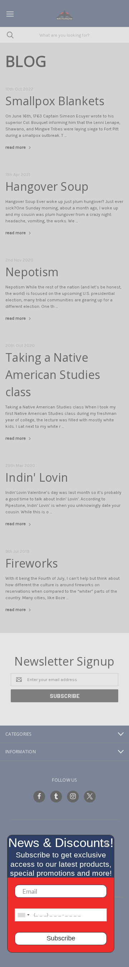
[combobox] (23, 915)
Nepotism (31, 271)
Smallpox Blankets (54, 100)
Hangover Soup (47, 186)
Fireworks (31, 563)
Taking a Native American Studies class (52, 374)
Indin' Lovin (36, 477)
